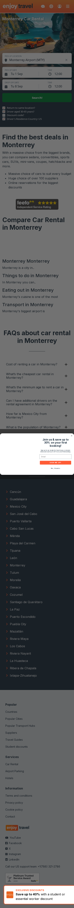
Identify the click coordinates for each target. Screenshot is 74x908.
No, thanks (55, 468)
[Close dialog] (71, 435)
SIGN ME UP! (55, 463)
